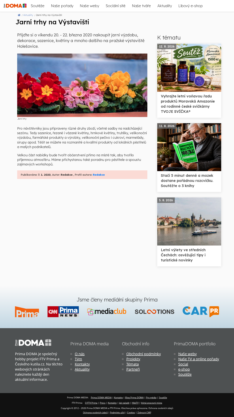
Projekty (133, 358)
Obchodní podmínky (143, 353)
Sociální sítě (115, 5)
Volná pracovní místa (151, 402)
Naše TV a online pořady (198, 358)
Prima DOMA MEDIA (101, 397)
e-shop (184, 369)
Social (183, 364)
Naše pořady (62, 5)
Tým (78, 358)
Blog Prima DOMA (134, 397)
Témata (132, 364)
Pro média (151, 397)
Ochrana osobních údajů (95, 412)
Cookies (131, 412)
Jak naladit (124, 402)
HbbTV (135, 402)
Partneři (133, 369)
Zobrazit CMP (144, 412)
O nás (80, 353)
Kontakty (82, 364)
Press (102, 402)
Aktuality (164, 5)
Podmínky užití (117, 412)
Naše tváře (141, 5)
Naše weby (89, 5)
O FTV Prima (91, 402)
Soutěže (37, 5)
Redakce (99, 174)
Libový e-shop (190, 5)
